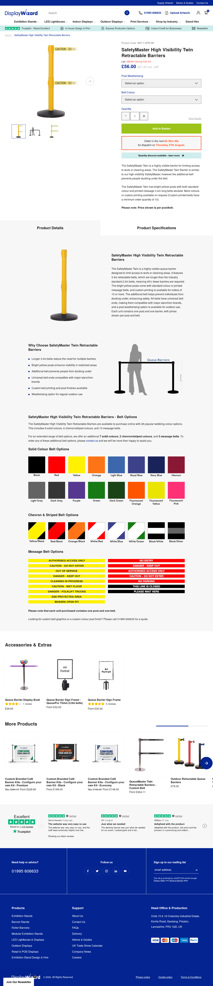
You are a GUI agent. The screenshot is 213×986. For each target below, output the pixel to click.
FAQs (75, 928)
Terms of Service (176, 880)
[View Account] (198, 13)
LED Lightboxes (54, 21)
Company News (81, 951)
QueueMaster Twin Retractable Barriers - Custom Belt (142, 784)
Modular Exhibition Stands (27, 934)
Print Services (139, 21)
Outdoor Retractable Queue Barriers (188, 780)
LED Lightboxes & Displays (28, 939)
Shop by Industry (167, 21)
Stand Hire (192, 21)
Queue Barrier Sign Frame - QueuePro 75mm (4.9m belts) (64, 701)
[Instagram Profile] (106, 871)
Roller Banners (20, 928)
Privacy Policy (159, 880)
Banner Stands (20, 922)
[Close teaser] (35, 976)
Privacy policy (143, 977)
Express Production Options (120, 28)
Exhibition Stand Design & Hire (30, 957)
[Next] (90, 81)
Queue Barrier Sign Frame (104, 699)
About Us (77, 916)
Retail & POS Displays (25, 951)
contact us (92, 441)
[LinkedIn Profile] (116, 871)
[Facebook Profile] (88, 871)
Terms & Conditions (191, 977)
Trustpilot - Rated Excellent (36, 28)
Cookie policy (165, 977)
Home (8, 35)
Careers (77, 957)
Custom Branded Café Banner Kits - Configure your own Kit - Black (64, 782)
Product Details (50, 227)
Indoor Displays (83, 21)
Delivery (77, 934)
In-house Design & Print (77, 28)
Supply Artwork (165, 2)
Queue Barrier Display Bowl (22, 699)
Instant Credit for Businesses (166, 28)
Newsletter (202, 28)
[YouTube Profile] (125, 871)
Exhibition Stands (25, 21)
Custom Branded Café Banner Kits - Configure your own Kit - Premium (23, 782)
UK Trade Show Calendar (87, 945)
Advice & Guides (184, 2)
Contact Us (202, 2)
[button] (18, 982)
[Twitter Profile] (97, 871)
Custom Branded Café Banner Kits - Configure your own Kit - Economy (106, 782)
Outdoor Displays (112, 21)
